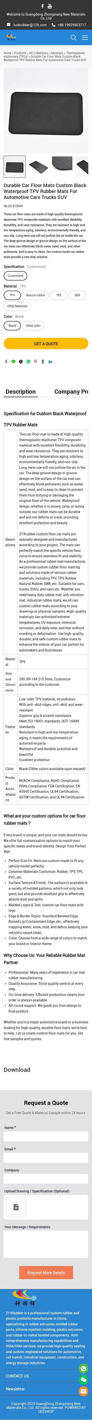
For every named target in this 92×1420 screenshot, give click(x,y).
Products (20, 53)
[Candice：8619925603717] (83, 1369)
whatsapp (28, 361)
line (13, 361)
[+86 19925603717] (53, 25)
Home (7, 53)
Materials (57, 53)
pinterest (35, 361)
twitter (20, 361)
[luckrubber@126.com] (8, 25)
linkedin (50, 361)
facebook (6, 361)
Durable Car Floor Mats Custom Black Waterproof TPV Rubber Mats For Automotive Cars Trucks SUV (45, 58)
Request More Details (46, 1272)
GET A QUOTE (46, 343)
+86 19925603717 (72, 25)
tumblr (42, 361)
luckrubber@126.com (30, 25)
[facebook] (42, 6)
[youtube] (49, 6)
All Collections (38, 53)
